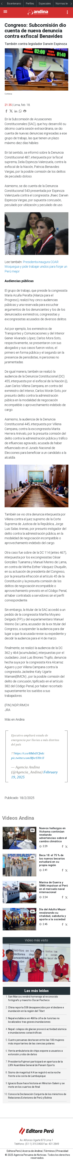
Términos (49, 1151)
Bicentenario (14, 3)
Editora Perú (14, 1151)
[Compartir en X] (66, 846)
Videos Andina (18, 818)
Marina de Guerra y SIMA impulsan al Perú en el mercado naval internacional (53, 887)
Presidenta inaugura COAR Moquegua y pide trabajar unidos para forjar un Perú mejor (36, 266)
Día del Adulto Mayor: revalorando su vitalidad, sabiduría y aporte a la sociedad (52, 914)
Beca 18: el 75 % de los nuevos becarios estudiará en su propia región (52, 860)
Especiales (45, 3)
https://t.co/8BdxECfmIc (29, 753)
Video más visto (36, 940)
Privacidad (62, 1151)
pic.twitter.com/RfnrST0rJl (27, 758)
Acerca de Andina (32, 1151)
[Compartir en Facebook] (63, 846)
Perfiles (30, 3)
